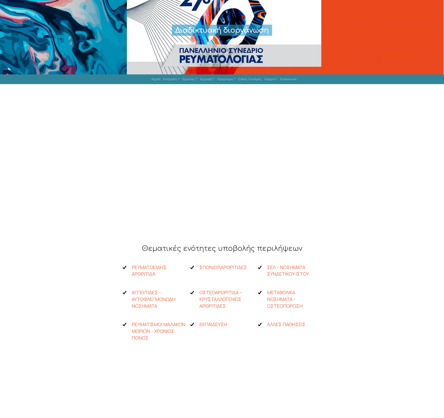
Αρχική (155, 79)
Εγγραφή (206, 79)
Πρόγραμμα (225, 79)
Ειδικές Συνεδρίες (250, 79)
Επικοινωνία (288, 79)
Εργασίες (188, 79)
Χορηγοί (269, 79)
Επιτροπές (170, 79)
